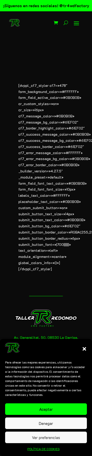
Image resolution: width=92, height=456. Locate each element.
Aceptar (46, 409)
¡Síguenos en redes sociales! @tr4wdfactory (46, 5)
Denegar (46, 423)
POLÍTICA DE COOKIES (43, 449)
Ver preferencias (46, 437)
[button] (84, 348)
